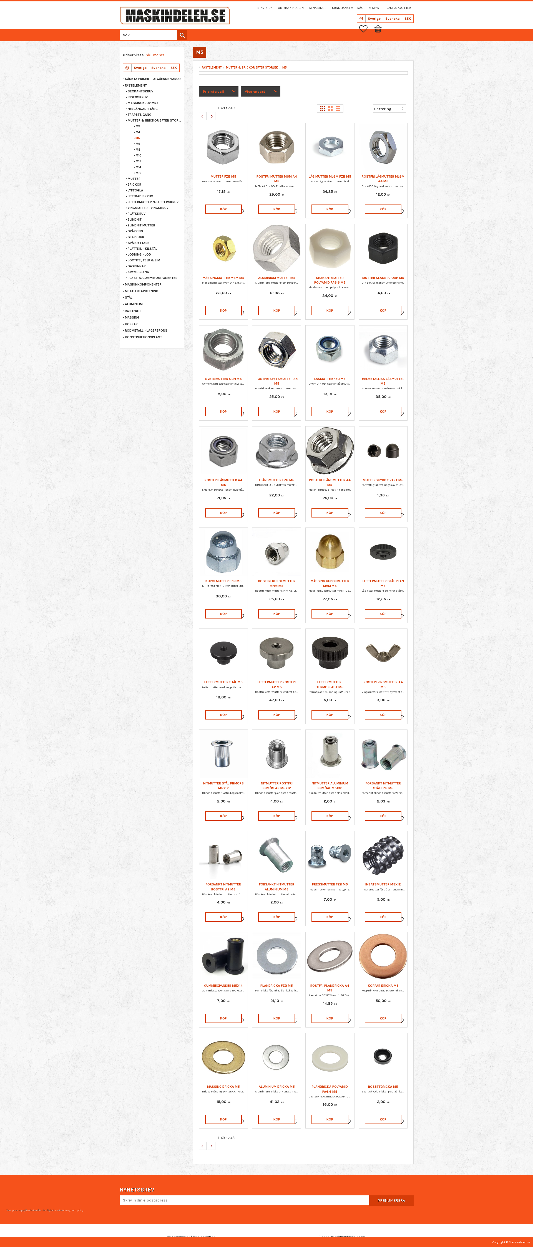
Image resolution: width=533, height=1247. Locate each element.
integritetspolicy (73, 1210)
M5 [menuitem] (137, 138)
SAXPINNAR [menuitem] (137, 266)
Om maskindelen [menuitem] (291, 8)
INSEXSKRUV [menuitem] (138, 97)
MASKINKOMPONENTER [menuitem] (143, 284)
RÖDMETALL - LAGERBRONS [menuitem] (146, 330)
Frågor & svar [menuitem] (367, 8)
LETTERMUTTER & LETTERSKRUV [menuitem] (153, 202)
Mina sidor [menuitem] (317, 8)
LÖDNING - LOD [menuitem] (139, 254)
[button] (366, 29)
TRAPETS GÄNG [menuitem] (139, 115)
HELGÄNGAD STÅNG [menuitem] (143, 109)
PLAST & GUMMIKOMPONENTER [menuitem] (152, 278)
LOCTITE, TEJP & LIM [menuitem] (144, 260)
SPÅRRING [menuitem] (135, 231)
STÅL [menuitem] (128, 297)
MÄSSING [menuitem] (132, 317)
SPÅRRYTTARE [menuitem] (138, 243)
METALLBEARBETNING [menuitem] (141, 291)
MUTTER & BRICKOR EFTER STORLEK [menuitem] (154, 120)
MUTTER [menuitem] (134, 179)
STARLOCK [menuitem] (136, 237)
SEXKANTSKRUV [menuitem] (140, 91)
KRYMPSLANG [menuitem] (138, 272)
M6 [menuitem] (138, 144)
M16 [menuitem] (138, 173)
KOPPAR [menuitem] (131, 324)
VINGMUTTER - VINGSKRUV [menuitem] (148, 208)
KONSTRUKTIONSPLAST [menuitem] (143, 337)
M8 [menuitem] (138, 150)
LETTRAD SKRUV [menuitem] (140, 196)
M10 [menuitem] (139, 155)
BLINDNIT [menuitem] (135, 219)
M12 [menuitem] (138, 161)
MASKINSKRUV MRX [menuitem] (143, 103)
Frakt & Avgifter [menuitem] (398, 8)
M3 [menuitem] (138, 126)
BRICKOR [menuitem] (134, 184)
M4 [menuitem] (138, 132)
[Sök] (182, 35)
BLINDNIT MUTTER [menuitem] (141, 225)
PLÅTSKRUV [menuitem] (136, 214)
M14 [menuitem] (138, 167)
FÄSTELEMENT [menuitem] (136, 85)
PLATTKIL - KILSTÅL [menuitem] (142, 249)
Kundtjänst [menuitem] (341, 8)
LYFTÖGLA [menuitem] (135, 190)
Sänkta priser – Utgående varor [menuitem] (153, 79)
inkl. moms (154, 55)
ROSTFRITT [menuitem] (133, 311)
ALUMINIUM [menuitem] (134, 304)
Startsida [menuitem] (264, 8)
